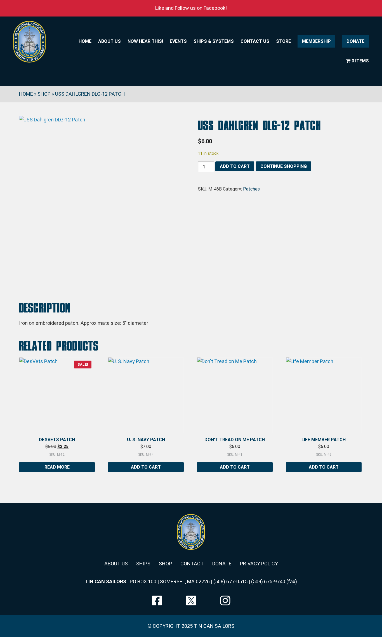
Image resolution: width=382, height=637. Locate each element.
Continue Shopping (283, 166)
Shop (44, 94)
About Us (109, 41)
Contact (192, 564)
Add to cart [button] (146, 467)
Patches (251, 189)
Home (85, 41)
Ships (143, 564)
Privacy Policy (259, 564)
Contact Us (254, 41)
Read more (57, 467)
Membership (316, 41)
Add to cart (235, 166)
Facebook (214, 8)
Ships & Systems (214, 41)
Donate (355, 41)
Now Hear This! (145, 41)
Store (283, 41)
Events (178, 41)
